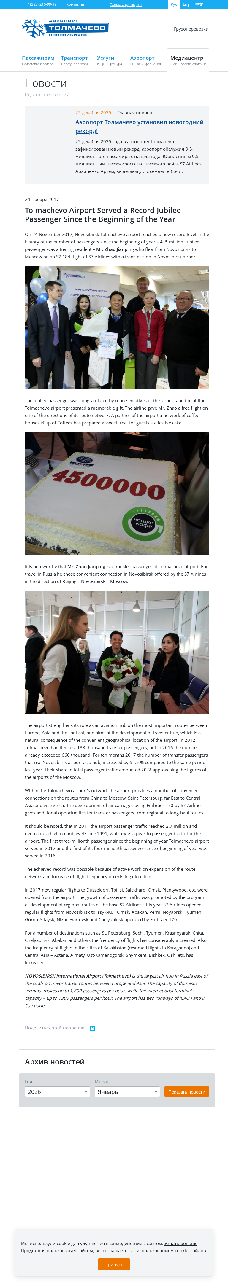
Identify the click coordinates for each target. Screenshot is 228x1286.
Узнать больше (180, 1243)
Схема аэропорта (126, 4)
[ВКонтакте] (93, 1029)
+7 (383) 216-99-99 (40, 4)
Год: (29, 1081)
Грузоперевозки (191, 29)
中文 (199, 4)
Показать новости (186, 1092)
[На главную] (65, 36)
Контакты (75, 4)
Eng (186, 4)
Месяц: (102, 1081)
